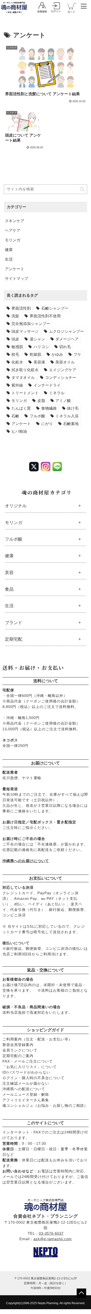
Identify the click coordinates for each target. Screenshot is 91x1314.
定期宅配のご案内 (17, 1056)
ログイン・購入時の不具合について (33, 1078)
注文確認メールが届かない (25, 1083)
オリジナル (16, 505)
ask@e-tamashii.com (52, 1239)
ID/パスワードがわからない (26, 1072)
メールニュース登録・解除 (25, 1094)
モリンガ (13, 522)
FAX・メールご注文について (27, 1061)
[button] (82, 189)
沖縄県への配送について (23, 1089)
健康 (9, 555)
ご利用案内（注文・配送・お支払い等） (37, 1039)
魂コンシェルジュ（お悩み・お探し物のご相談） (45, 1105)
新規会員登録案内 (17, 1045)
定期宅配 (13, 639)
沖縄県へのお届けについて (25, 861)
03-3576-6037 (51, 1233)
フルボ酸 (13, 539)
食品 (9, 589)
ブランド (13, 622)
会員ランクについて (19, 1050)
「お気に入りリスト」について (29, 1067)
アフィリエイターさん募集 (25, 1100)
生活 (9, 605)
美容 (9, 572)
